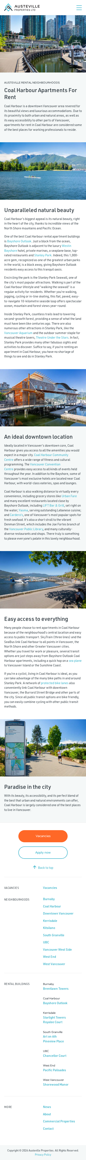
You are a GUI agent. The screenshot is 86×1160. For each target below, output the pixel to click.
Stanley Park (43, 255)
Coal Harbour (52, 906)
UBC (46, 942)
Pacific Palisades (54, 1070)
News (47, 1107)
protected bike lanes (54, 683)
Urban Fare (69, 496)
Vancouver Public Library (26, 529)
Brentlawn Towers (55, 989)
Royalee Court (52, 1022)
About (47, 1114)
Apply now (43, 852)
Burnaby (49, 899)
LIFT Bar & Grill (53, 505)
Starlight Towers (54, 1017)
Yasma (23, 510)
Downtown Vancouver (58, 913)
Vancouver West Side (57, 950)
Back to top (45, 868)
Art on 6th (50, 1036)
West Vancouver (54, 964)
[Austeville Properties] (22, 7)
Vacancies (43, 836)
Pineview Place (53, 1041)
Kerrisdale (50, 921)
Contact (48, 1129)
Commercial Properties (59, 1121)
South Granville (53, 935)
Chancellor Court (54, 1056)
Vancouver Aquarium (18, 333)
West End (49, 957)
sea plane (75, 661)
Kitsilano (49, 928)
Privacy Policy (43, 1154)
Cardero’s (16, 515)
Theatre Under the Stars (52, 337)
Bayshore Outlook (19, 241)
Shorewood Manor (55, 1084)
